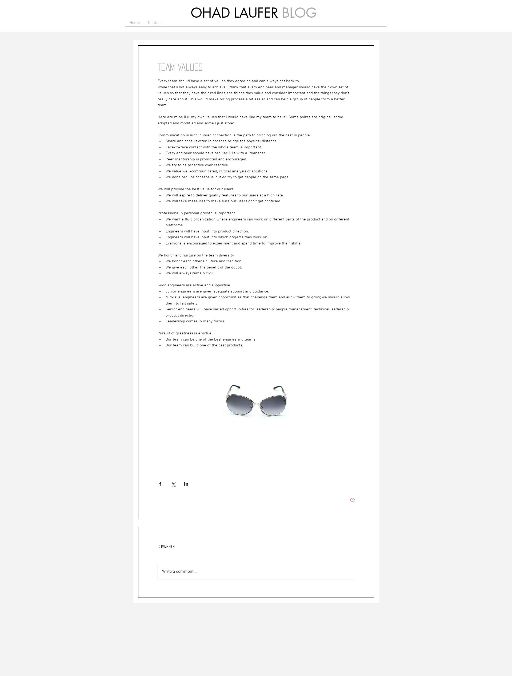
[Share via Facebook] (160, 484)
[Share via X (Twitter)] (173, 484)
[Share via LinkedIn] (186, 484)
